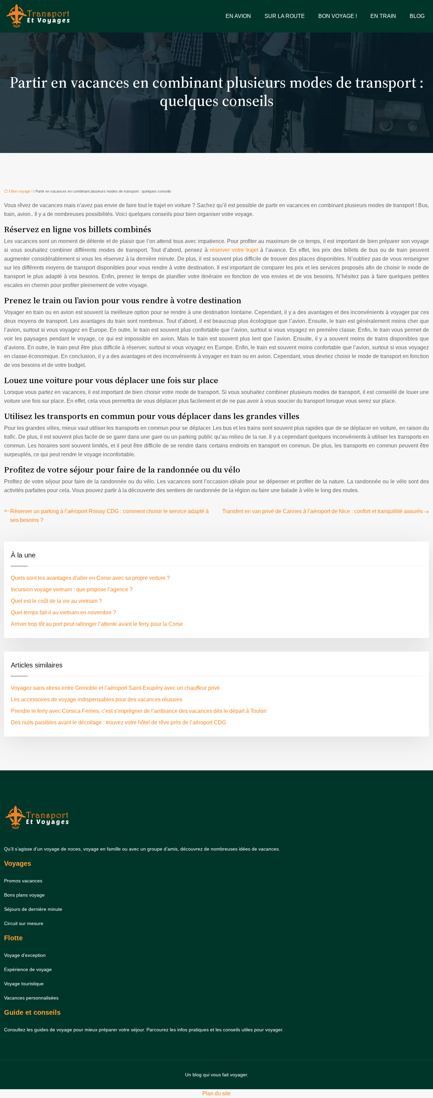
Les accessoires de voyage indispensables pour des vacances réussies (96, 699)
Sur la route (285, 16)
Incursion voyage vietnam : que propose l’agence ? (72, 589)
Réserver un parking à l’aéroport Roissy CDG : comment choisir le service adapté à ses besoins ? (109, 515)
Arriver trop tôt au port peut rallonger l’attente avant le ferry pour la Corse (97, 624)
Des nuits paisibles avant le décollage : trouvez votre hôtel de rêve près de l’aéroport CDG (118, 722)
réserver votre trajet (234, 250)
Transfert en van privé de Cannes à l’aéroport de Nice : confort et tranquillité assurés (322, 511)
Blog (417, 16)
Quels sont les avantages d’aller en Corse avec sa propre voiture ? (90, 578)
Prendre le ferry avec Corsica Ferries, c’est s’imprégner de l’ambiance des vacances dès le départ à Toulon (139, 711)
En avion (238, 16)
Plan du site (216, 1093)
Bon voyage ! (337, 16)
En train (383, 16)
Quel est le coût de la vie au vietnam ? (56, 601)
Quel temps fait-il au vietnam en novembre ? (63, 612)
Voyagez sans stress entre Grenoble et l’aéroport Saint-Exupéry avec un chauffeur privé (115, 688)
